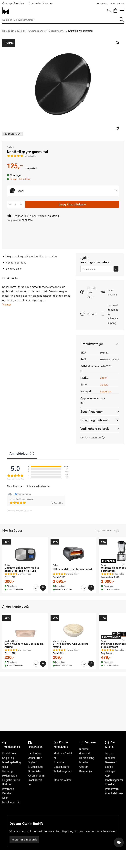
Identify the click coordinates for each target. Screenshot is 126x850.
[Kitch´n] (6, 10)
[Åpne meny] (122, 10)
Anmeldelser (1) (22, 453)
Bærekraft (111, 762)
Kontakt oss (9, 753)
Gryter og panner (36, 31)
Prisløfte (92, 314)
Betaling (7, 793)
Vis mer (6, 304)
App (107, 775)
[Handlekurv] (115, 10)
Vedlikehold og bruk (94, 428)
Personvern (112, 789)
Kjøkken (21, 31)
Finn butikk (102, 3)
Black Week (35, 780)
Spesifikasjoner (91, 411)
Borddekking (86, 758)
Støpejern (105, 391)
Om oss (109, 753)
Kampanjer (85, 771)
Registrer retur (11, 780)
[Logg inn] (109, 10)
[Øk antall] (21, 204)
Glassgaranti (61, 767)
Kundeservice (117, 3)
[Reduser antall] (10, 204)
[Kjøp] (43, 588)
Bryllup (32, 762)
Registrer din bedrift (24, 839)
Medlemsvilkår (62, 780)
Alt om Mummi (36, 775)
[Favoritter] (36, 588)
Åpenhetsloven (114, 793)
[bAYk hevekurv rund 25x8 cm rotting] (73, 626)
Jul (29, 784)
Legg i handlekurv (72, 204)
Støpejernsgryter (56, 31)
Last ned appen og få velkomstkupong (112, 314)
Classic (104, 384)
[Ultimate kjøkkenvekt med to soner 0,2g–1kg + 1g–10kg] (25, 550)
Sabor (10, 147)
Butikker (110, 758)
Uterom (83, 767)
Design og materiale (94, 420)
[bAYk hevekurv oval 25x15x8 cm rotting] (25, 626)
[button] (117, 128)
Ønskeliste (34, 771)
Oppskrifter (35, 758)
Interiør (83, 762)
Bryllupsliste (35, 767)
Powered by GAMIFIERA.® (19, 510)
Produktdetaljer (91, 343)
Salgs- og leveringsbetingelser (11, 762)
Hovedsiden (8, 31)
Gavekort (84, 753)
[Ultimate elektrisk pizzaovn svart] (73, 550)
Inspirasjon (34, 753)
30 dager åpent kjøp (14, 3)
